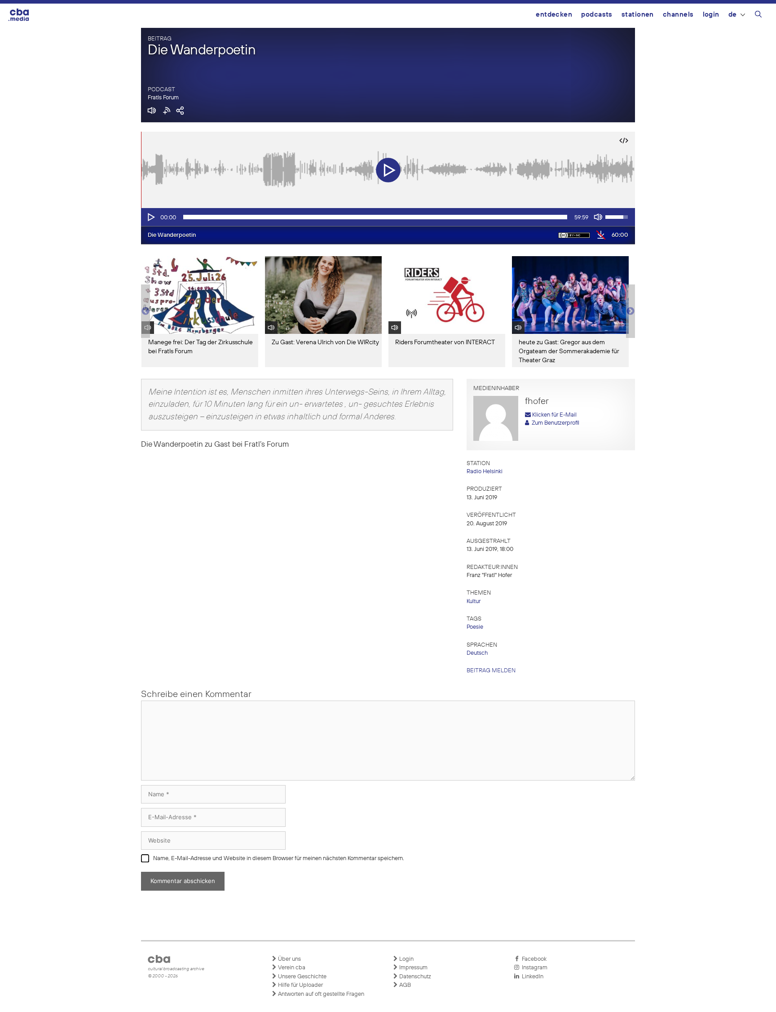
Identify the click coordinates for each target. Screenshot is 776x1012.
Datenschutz (414, 977)
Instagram (533, 968)
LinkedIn (531, 977)
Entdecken (554, 14)
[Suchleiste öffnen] (758, 16)
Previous (145, 311)
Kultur (474, 601)
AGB (404, 985)
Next (630, 311)
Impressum (413, 968)
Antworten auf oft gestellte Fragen (320, 994)
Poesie (475, 627)
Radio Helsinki (485, 472)
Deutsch (477, 653)
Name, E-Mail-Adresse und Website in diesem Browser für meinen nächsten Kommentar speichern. (278, 858)
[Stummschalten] (598, 217)
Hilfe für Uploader (300, 985)
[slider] (375, 217)
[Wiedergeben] (150, 217)
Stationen (638, 14)
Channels (678, 14)
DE (732, 14)
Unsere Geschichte (301, 977)
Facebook (533, 959)
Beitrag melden (491, 671)
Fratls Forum (163, 98)
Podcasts (597, 14)
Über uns (289, 959)
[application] (388, 217)
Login (711, 14)
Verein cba (291, 968)
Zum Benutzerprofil (554, 423)
